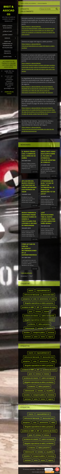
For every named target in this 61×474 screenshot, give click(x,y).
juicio (30, 311)
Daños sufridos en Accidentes (7, 27)
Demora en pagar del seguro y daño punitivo (37, 41)
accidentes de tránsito (31, 316)
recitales (40, 328)
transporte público (39, 332)
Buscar (57, 9)
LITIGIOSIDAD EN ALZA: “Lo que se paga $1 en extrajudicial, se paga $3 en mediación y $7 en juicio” (48, 187)
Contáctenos (7, 56)
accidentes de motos (49, 307)
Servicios (7, 38)
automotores (44, 299)
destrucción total (48, 295)
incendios (27, 332)
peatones (28, 337)
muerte (31, 290)
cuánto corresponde (47, 316)
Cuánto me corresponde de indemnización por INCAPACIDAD (7, 44)
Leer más (34, 171)
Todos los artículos (26, 273)
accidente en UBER (28, 307)
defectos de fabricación (31, 295)
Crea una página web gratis (38, 472)
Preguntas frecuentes (7, 52)
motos (43, 337)
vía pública (49, 328)
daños (53, 299)
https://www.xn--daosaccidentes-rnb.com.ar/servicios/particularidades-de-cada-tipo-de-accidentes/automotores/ (38, 129)
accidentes (31, 324)
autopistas (26, 299)
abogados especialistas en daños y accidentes (39, 320)
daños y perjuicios (44, 324)
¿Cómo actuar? (7, 31)
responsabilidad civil (43, 290)
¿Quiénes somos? (7, 34)
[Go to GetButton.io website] (57, 472)
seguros (50, 337)
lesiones (46, 311)
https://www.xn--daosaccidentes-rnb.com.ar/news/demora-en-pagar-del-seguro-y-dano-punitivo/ (38, 46)
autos (36, 337)
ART (38, 307)
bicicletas (51, 332)
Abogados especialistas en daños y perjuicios (39, 303)
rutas (34, 299)
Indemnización (29, 328)
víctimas (38, 311)
